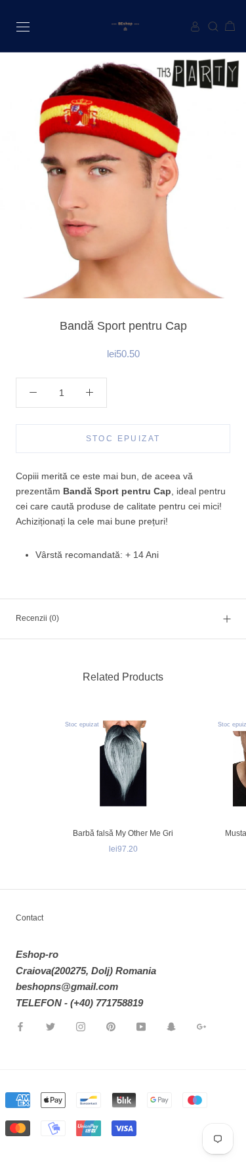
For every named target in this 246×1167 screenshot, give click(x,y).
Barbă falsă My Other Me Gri (123, 833)
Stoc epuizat (123, 438)
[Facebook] (20, 1026)
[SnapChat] (171, 1026)
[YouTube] (141, 1026)
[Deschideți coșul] (225, 26)
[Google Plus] (201, 1026)
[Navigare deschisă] (23, 26)
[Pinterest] (110, 1026)
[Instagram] (80, 1026)
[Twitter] (50, 1026)
